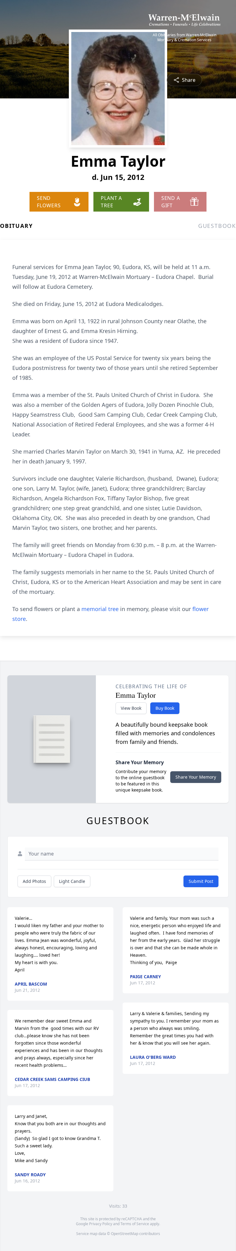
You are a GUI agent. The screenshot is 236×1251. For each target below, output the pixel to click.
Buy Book (164, 708)
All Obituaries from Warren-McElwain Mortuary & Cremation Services (184, 37)
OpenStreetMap (124, 1233)
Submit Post (201, 881)
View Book (131, 708)
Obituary (16, 225)
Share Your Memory (195, 777)
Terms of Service (134, 1223)
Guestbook (217, 225)
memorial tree (100, 609)
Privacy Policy (100, 1223)
